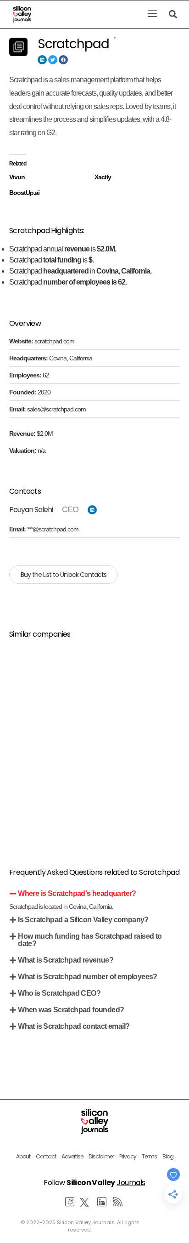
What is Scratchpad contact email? (73, 1026)
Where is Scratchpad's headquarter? (77, 893)
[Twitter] (52, 59)
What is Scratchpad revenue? (65, 960)
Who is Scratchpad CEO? (59, 993)
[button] (152, 14)
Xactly (102, 177)
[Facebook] (63, 59)
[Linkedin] (42, 59)
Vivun (17, 177)
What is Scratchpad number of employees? (87, 977)
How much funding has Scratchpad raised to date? (89, 939)
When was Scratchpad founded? (71, 1010)
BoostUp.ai (24, 192)
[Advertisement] (94, 742)
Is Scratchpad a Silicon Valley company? (83, 920)
